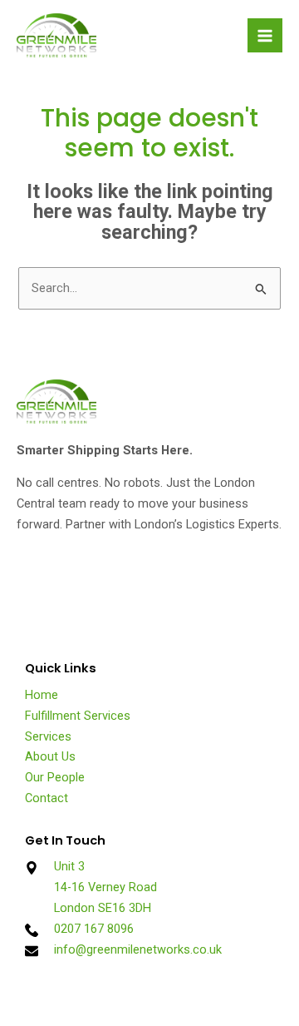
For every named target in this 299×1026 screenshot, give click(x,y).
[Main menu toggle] (265, 35)
